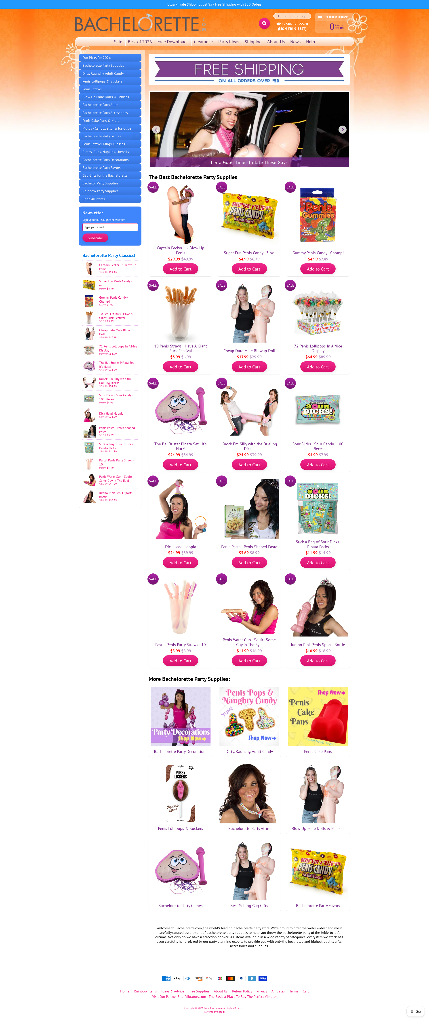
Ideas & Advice (172, 991)
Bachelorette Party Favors (101, 167)
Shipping (253, 42)
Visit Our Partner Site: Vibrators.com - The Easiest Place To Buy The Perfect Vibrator (214, 996)
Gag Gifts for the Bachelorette (104, 175)
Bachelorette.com (213, 1008)
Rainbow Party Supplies (100, 191)
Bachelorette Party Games (111, 137)
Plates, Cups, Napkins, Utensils (105, 151)
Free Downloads (173, 42)
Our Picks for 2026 (96, 57)
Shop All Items (93, 199)
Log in (282, 16)
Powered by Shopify (214, 1011)
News (295, 42)
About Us (276, 42)
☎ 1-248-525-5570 (292, 24)
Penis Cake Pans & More (100, 120)
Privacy (262, 991)
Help (310, 42)
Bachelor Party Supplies (100, 183)
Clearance (203, 42)
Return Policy (242, 991)
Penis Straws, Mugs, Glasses (103, 144)
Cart (306, 991)
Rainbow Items (145, 991)
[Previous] (156, 130)
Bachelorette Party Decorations (105, 159)
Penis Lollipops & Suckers (102, 81)
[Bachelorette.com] (140, 21)
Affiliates (278, 991)
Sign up (300, 16)
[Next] (343, 130)
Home (124, 991)
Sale (118, 42)
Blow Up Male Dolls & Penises (105, 97)
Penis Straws (92, 89)
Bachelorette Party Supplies (103, 65)
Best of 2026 (140, 42)
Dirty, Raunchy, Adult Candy (103, 73)
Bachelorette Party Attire (100, 104)
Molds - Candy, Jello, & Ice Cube (106, 128)
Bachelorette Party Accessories (105, 112)
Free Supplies (199, 991)
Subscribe (95, 238)
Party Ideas (228, 42)
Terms (293, 991)
